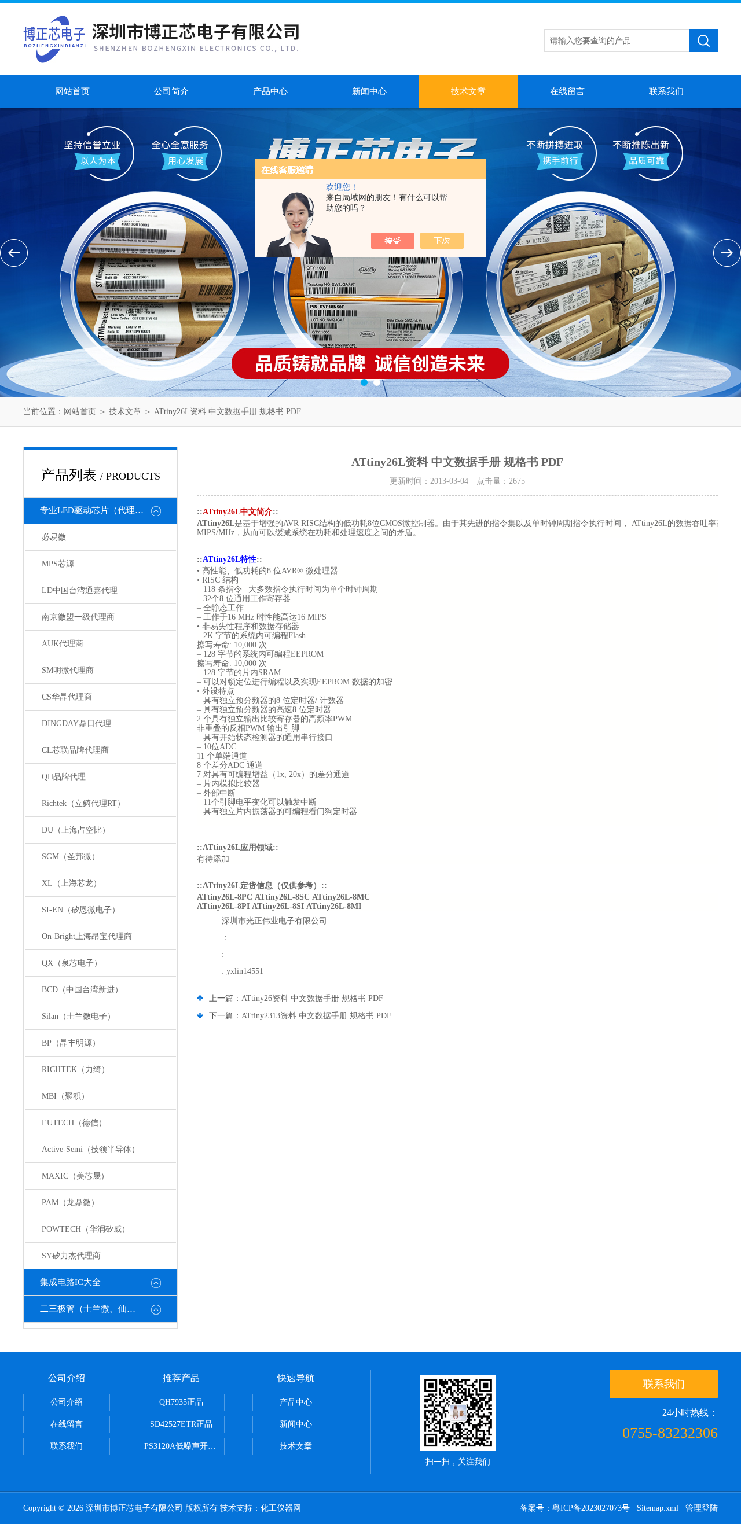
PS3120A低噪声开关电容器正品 (184, 1446)
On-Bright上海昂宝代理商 (87, 936)
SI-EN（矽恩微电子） (81, 909)
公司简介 (171, 91)
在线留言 (567, 91)
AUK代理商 (62, 643)
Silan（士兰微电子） (78, 1016)
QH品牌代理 (64, 776)
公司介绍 (66, 1402)
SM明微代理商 (68, 670)
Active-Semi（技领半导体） (91, 1149)
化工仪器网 (281, 1508)
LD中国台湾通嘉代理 (80, 590)
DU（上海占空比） (76, 830)
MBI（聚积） (65, 1096)
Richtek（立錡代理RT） (83, 803)
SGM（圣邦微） (71, 856)
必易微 (54, 537)
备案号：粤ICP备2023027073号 (575, 1508)
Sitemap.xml (657, 1508)
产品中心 (270, 91)
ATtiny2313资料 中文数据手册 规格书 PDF (316, 1015)
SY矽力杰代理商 (71, 1255)
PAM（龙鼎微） (70, 1202)
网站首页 (72, 91)
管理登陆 (701, 1508)
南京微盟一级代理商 (78, 617)
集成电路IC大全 (70, 1282)
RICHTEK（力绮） (75, 1069)
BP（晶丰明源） (71, 1043)
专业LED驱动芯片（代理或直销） (105, 510)
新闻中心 (369, 91)
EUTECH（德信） (74, 1122)
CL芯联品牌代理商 (75, 750)
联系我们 (666, 91)
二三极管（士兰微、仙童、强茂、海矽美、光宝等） (108, 1308)
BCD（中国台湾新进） (82, 989)
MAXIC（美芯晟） (75, 1176)
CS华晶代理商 (67, 697)
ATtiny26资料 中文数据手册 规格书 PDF (312, 998)
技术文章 (468, 91)
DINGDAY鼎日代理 (76, 723)
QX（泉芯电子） (72, 963)
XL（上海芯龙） (71, 883)
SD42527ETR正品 (181, 1424)
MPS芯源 (58, 563)
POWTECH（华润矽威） (86, 1229)
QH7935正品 (181, 1402)
